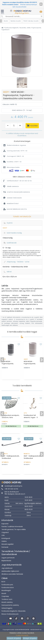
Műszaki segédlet (8, 544)
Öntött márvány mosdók (31, 21)
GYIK (3, 535)
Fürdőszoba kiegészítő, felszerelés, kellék (17, 27)
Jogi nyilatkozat (7, 568)
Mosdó (4, 593)
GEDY (6, 92)
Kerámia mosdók (16, 21)
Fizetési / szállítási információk (12, 527)
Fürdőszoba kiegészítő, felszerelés (13, 611)
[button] (22, 145)
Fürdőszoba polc (7, 585)
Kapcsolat (5, 524)
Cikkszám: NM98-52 (9, 104)
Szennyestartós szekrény (10, 605)
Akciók (6, 21)
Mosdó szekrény (7, 602)
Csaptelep (5, 596)
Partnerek (5, 547)
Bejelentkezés (6, 561)
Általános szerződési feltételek (12, 574)
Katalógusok (6, 538)
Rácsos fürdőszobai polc (10, 614)
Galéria (4, 541)
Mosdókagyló (6, 590)
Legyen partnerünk (8, 558)
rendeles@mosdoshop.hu (13, 486)
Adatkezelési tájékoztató (10, 571)
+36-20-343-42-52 (11, 489)
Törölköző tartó (7, 599)
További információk (22, 635)
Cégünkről (5, 532)
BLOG (3, 582)
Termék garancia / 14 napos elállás (14, 529)
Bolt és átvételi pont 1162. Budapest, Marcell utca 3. (15, 493)
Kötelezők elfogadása (14, 638)
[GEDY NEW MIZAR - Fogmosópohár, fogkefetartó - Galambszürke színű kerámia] (22, 54)
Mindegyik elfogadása (30, 638)
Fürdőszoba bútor (8, 588)
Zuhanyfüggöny (7, 608)
